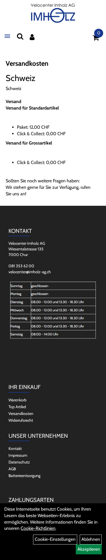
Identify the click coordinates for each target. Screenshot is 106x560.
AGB (12, 468)
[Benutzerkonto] (32, 37)
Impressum (17, 455)
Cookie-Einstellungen (55, 539)
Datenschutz (19, 462)
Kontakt (15, 448)
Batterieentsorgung (24, 475)
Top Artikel (17, 406)
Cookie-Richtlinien (38, 528)
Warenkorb (17, 400)
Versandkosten (20, 413)
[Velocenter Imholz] (53, 13)
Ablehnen (90, 539)
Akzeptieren (88, 549)
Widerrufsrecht (20, 420)
